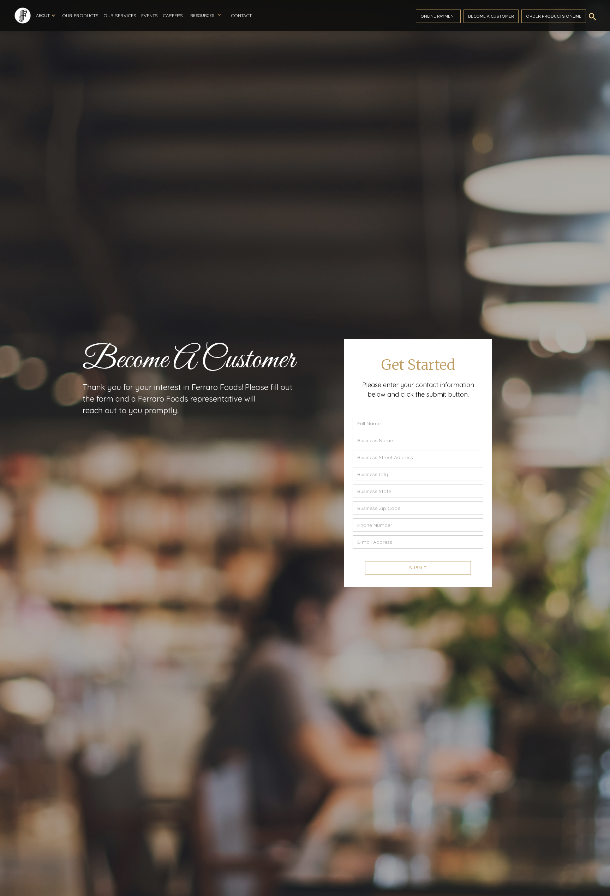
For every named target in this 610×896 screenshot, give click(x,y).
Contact (241, 15)
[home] (22, 15)
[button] (45, 15)
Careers (173, 15)
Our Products (80, 15)
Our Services (119, 15)
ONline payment (438, 16)
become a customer (491, 16)
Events (149, 15)
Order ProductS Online (553, 16)
